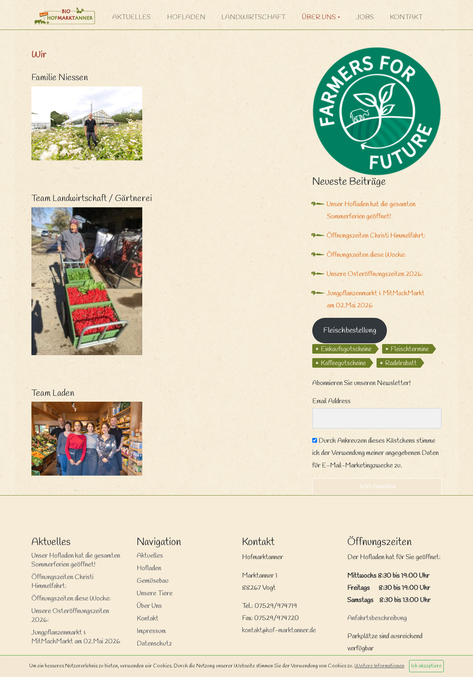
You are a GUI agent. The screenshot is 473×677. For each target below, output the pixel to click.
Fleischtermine (410, 349)
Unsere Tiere (155, 593)
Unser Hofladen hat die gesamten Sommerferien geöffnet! (75, 560)
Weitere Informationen (379, 666)
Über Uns (319, 17)
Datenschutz (154, 643)
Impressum (151, 631)
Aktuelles (131, 17)
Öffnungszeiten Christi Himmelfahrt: (376, 235)
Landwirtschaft (253, 17)
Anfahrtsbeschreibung (377, 618)
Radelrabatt (401, 363)
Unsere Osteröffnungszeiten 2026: (375, 274)
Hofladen (186, 17)
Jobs (365, 17)
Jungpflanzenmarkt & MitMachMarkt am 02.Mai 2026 (75, 637)
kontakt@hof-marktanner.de (279, 630)
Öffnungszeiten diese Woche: (366, 255)
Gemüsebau (153, 580)
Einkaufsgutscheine (346, 349)
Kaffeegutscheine (343, 363)
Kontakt (406, 17)
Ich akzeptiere (426, 666)
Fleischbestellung (349, 331)
